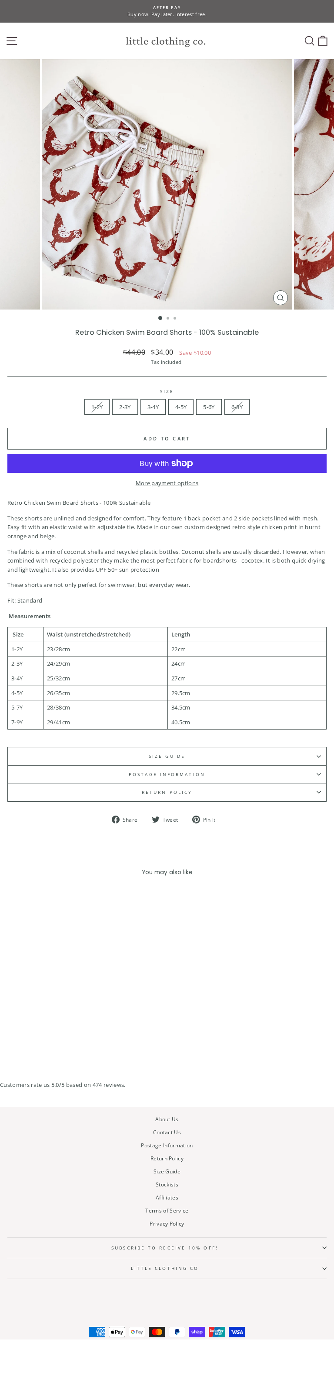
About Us (167, 1119)
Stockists (167, 1184)
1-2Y (97, 407)
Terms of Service (166, 1210)
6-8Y (237, 407)
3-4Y (153, 407)
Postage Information (167, 1145)
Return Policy (167, 792)
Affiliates (167, 1197)
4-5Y (181, 407)
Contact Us (167, 1132)
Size (167, 391)
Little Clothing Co (165, 1268)
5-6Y (208, 407)
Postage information (167, 774)
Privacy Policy (167, 1223)
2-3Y (124, 407)
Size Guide (167, 756)
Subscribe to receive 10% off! (164, 1248)
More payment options (167, 483)
